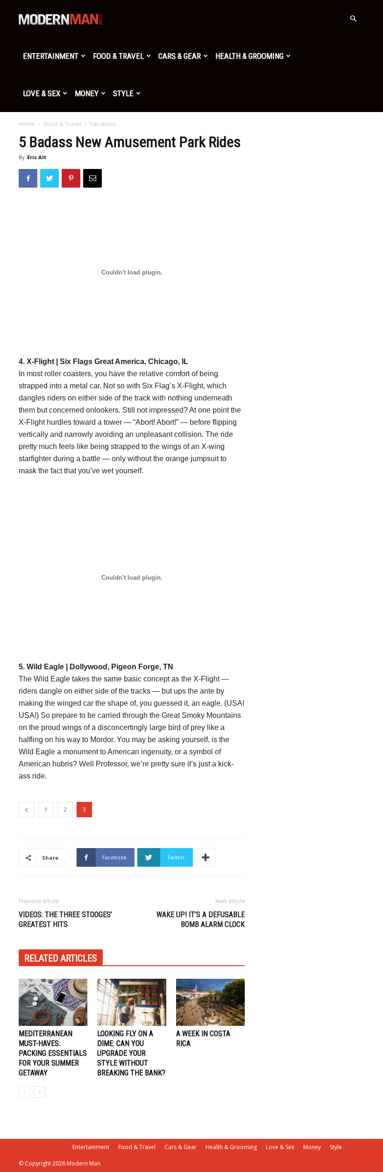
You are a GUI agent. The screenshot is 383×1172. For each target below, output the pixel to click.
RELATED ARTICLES (60, 958)
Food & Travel (118, 56)
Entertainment (50, 56)
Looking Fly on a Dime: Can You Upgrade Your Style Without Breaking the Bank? (131, 1053)
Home (27, 124)
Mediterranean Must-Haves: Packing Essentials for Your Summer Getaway (53, 1053)
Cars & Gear (179, 56)
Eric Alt (36, 157)
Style (123, 93)
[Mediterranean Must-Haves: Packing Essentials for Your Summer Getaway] (53, 1002)
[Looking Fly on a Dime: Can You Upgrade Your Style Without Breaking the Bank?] (131, 1002)
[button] (353, 18)
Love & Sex (41, 93)
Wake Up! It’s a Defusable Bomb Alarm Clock (200, 919)
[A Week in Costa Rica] (210, 1002)
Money (87, 93)
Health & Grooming (249, 56)
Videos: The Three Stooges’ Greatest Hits (65, 919)
